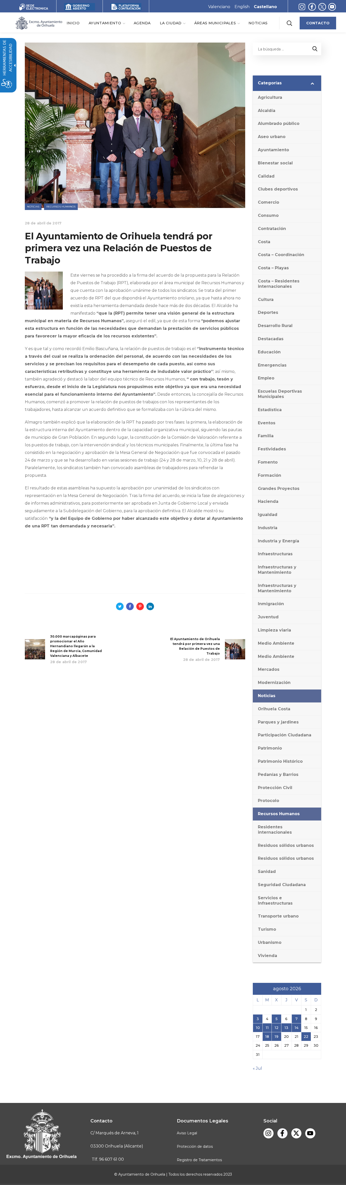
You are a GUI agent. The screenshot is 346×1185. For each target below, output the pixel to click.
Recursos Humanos (61, 206)
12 (276, 1027)
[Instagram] (302, 6)
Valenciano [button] (219, 6)
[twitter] (323, 6)
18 (267, 1036)
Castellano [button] (265, 6)
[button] (289, 23)
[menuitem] (73, 23)
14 (296, 1027)
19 (276, 1036)
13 (286, 1027)
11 (267, 1027)
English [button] (242, 6)
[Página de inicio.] (38, 22)
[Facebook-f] (312, 6)
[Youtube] (332, 6)
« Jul (257, 1068)
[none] (106, 23)
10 (258, 1027)
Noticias (33, 206)
